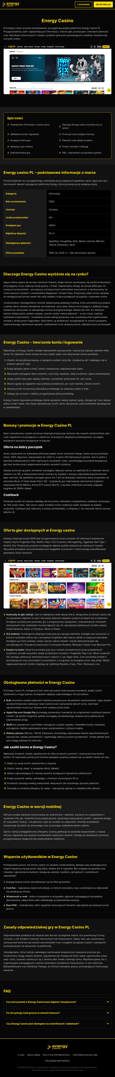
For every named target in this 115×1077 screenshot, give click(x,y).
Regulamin (33, 1055)
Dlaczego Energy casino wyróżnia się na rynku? (82, 126)
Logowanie (83, 4)
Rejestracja (103, 4)
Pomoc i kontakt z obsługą (75, 146)
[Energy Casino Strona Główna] (11, 4)
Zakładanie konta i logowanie (24, 134)
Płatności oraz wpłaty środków (77, 140)
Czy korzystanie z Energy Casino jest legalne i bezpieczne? (41, 1002)
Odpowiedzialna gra (20, 152)
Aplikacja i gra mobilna (21, 146)
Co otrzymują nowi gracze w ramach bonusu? (33, 1012)
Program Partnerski (57, 1061)
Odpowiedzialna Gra (85, 1055)
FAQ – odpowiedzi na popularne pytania (81, 152)
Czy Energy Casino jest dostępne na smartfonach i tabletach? (42, 1023)
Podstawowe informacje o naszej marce (30, 124)
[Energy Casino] (57, 1047)
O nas (21, 1055)
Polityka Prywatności (56, 1055)
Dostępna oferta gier (20, 140)
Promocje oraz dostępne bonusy (78, 134)
